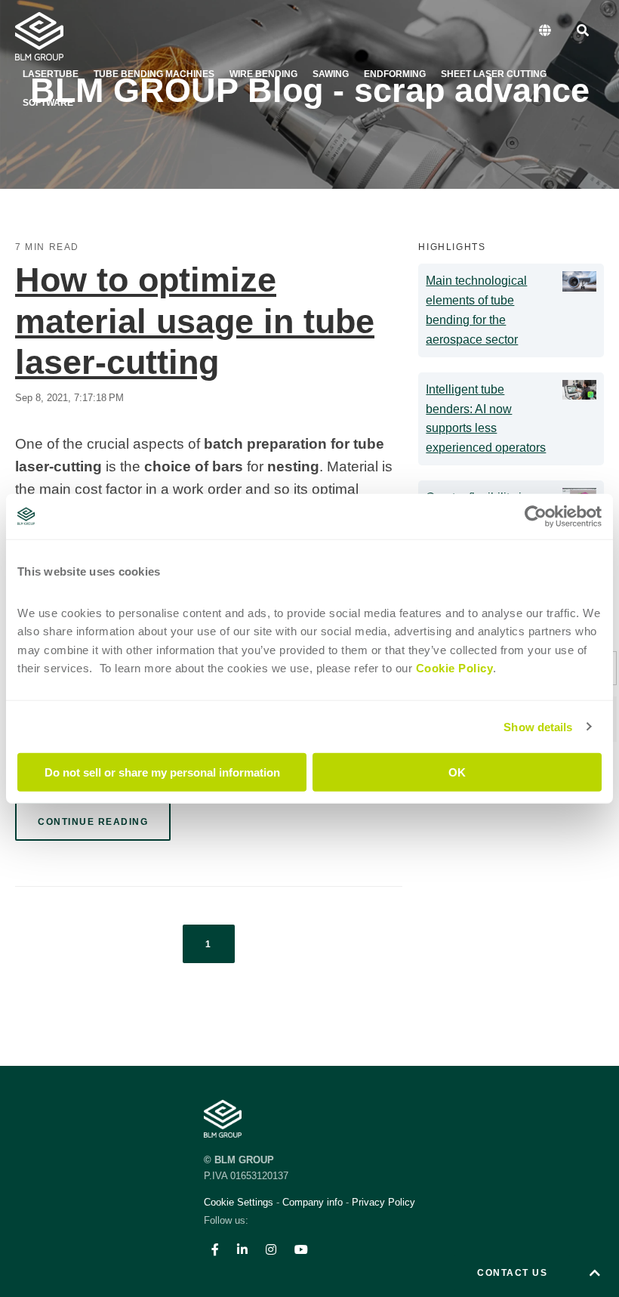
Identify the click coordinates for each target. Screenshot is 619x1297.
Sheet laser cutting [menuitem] (494, 74)
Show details (538, 726)
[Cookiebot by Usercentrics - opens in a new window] (536, 516)
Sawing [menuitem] (331, 74)
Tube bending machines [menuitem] (154, 74)
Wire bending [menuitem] (263, 74)
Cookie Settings (240, 1202)
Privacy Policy (383, 1202)
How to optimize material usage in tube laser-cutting (194, 321)
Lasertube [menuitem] (51, 74)
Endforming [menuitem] (395, 74)
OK (457, 772)
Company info (312, 1202)
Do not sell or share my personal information (162, 772)
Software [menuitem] (48, 102)
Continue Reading (93, 822)
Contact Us (512, 1273)
